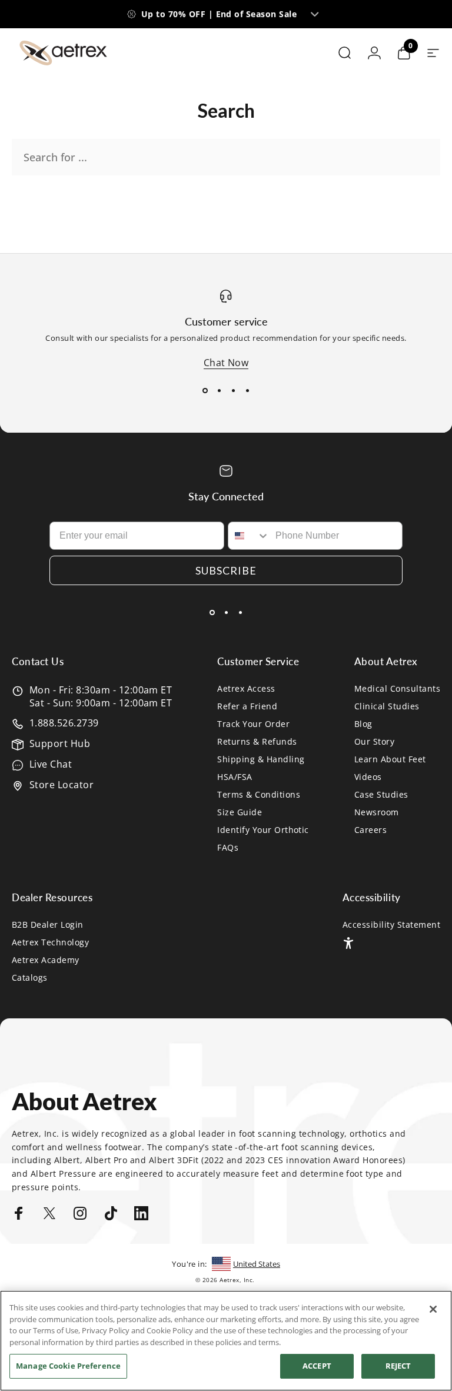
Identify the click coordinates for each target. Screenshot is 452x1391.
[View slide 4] (247, 390)
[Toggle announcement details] (315, 14)
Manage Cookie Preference (68, 1365)
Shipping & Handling (260, 759)
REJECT (398, 1365)
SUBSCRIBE (226, 570)
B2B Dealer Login (48, 924)
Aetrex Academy (45, 960)
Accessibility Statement (391, 924)
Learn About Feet (390, 759)
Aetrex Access (246, 688)
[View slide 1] (205, 390)
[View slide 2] (219, 390)
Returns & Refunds (257, 741)
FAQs (227, 847)
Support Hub (59, 743)
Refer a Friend (247, 706)
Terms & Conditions (258, 794)
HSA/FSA (234, 777)
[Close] (433, 1309)
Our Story (374, 741)
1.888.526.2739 (64, 722)
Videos (368, 777)
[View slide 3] (233, 390)
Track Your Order (253, 724)
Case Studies (381, 794)
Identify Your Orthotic (263, 830)
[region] (226, 1340)
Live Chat (50, 764)
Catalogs (30, 977)
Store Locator (61, 784)
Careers (370, 830)
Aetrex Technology (50, 942)
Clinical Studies (387, 706)
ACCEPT (317, 1365)
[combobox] (249, 535)
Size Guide (239, 812)
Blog (363, 724)
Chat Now (226, 362)
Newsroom (376, 812)
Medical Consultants (397, 688)
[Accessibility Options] (348, 943)
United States (256, 1264)
